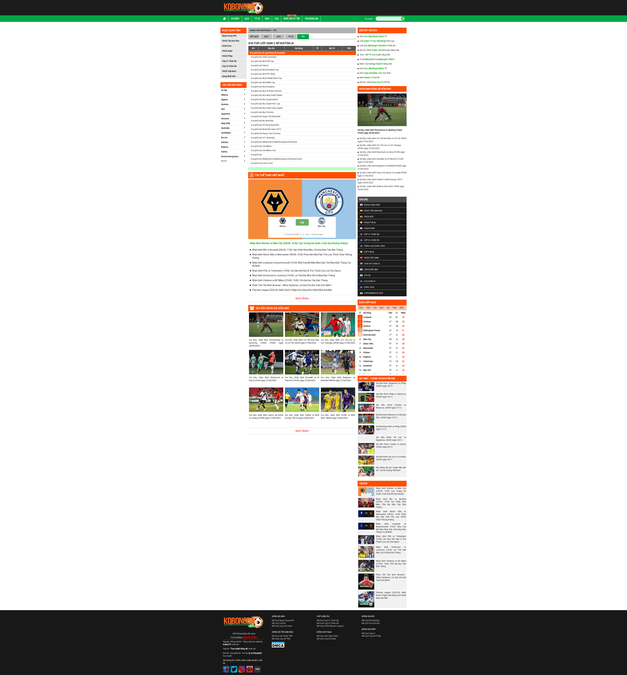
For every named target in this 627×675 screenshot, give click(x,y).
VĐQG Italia (227, 51)
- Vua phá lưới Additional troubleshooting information (273, 142)
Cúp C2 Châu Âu (229, 66)
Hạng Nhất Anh (229, 76)
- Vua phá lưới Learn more (261, 163)
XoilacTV (227, 644)
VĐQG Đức (227, 46)
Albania (224, 95)
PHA (394, 308)
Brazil (223, 161)
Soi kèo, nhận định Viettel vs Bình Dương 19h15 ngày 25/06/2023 (302, 416)
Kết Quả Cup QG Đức (371, 623)
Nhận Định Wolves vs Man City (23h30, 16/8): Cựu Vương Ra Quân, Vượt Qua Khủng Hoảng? (299, 243)
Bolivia (224, 152)
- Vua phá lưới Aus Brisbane (262, 87)
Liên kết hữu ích (368, 30)
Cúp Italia (369, 252)
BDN (402, 308)
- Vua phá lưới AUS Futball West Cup (266, 78)
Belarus (224, 147)
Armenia (225, 118)
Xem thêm (302, 298)
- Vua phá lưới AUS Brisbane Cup (264, 70)
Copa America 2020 (373, 293)
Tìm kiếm (369, 19)
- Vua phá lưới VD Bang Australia (264, 125)
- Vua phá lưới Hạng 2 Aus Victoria (265, 133)
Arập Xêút (225, 123)
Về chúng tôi (228, 660)
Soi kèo (235, 18)
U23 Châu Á (369, 281)
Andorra (224, 104)
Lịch (246, 18)
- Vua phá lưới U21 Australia (262, 138)
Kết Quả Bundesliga (370, 620)
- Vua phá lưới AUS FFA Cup (262, 61)
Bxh (267, 18)
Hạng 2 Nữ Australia (260, 30)
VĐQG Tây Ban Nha (230, 41)
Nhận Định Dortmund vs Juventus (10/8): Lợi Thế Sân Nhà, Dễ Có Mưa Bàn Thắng (293, 275)
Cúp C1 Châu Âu (229, 61)
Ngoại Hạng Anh (229, 36)
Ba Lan (224, 137)
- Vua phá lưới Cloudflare (261, 146)
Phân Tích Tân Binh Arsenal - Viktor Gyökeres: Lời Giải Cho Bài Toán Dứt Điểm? (292, 285)
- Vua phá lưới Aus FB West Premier (265, 91)
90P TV (368, 55)
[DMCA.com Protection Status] (276, 645)
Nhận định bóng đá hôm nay (375, 89)
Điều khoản (252, 660)
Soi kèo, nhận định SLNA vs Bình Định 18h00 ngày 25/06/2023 (338, 416)
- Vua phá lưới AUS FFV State (262, 74)
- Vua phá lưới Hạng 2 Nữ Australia (265, 116)
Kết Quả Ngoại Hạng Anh (283, 620)
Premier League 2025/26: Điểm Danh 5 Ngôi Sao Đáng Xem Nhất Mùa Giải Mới (292, 290)
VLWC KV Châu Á (372, 264)
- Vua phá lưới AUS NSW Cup (262, 82)
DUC (382, 308)
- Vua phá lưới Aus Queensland (264, 99)
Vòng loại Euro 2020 (374, 246)
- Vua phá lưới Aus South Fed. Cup (265, 104)
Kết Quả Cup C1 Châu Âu (328, 620)
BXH (266, 36)
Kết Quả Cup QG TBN (281, 639)
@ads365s (250, 637)
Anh (223, 109)
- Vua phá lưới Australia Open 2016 (265, 129)
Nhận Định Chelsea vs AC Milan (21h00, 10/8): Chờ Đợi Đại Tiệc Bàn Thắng (290, 280)
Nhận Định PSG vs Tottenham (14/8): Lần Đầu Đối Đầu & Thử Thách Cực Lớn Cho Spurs (296, 270)
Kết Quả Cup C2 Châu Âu (328, 623)
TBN (368, 308)
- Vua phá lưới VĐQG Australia (263, 57)
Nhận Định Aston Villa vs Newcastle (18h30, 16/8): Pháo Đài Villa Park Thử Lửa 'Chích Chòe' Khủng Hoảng (302, 256)
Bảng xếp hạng (367, 302)
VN (388, 308)
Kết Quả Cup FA (278, 623)
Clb (276, 18)
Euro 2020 (369, 287)
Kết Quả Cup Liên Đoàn (282, 626)
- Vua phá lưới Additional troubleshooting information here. (276, 159)
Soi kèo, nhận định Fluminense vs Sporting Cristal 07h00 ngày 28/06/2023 (266, 343)
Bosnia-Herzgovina (229, 156)
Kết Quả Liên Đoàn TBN (282, 636)
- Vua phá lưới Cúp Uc (259, 65)
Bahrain (224, 142)
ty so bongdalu (255, 653)
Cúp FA (367, 275)
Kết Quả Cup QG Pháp (371, 636)
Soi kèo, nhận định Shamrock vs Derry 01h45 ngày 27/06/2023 (266, 379)
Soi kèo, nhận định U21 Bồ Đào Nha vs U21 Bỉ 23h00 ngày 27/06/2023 (302, 341)
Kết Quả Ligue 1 (369, 633)
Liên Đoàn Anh (371, 269)
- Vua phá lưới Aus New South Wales (266, 95)
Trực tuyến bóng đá (239, 649)
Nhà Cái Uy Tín (292, 18)
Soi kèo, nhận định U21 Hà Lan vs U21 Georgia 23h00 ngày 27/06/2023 (338, 341)
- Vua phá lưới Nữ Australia (261, 121)
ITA (374, 308)
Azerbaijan (226, 133)
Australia (225, 128)
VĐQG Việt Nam (229, 71)
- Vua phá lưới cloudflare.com (263, 150)
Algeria (224, 100)
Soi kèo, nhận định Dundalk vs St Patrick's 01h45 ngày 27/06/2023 (302, 379)
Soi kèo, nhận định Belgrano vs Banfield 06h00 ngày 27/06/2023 (338, 379)
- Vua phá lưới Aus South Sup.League (266, 108)
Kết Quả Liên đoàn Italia (327, 636)
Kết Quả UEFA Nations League (330, 626)
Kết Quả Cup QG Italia (326, 639)
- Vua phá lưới (256, 155)
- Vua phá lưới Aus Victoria (261, 112)
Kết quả (254, 36)
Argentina (225, 114)
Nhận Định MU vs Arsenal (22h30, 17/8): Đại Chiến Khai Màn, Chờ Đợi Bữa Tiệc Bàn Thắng (297, 249)
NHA (361, 308)
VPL (275, 30)
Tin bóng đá (311, 18)
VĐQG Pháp (227, 56)
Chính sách (241, 660)
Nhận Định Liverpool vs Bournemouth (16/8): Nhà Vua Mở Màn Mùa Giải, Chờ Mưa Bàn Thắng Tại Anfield (301, 264)
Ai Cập (224, 90)
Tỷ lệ (257, 18)
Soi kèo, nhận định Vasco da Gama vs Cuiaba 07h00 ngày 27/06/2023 (266, 416)
